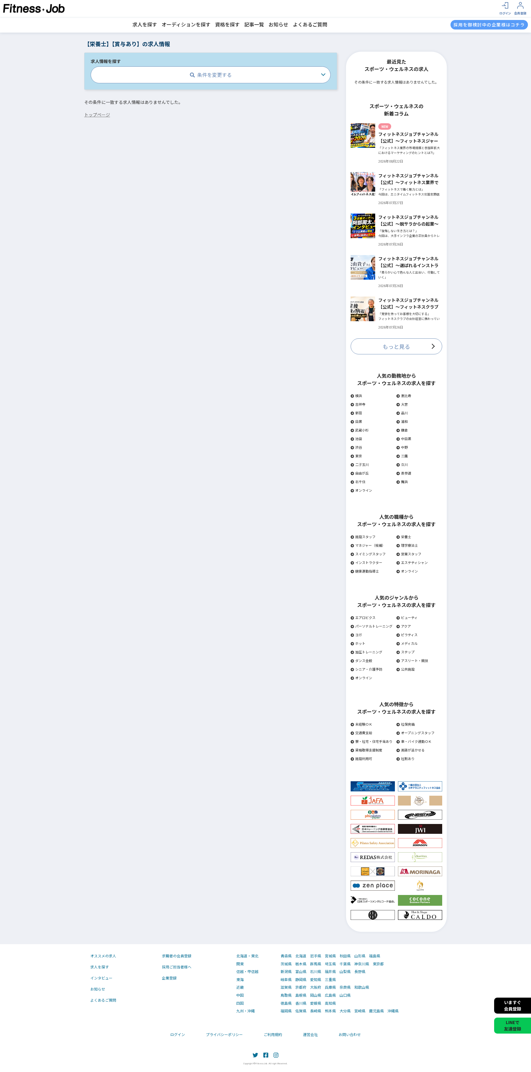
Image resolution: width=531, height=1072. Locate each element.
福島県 (374, 955)
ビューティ (409, 617)
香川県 (300, 1003)
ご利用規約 (273, 1034)
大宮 (404, 404)
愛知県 (315, 979)
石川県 (315, 971)
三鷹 (404, 455)
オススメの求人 (103, 955)
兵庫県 (330, 987)
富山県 (300, 971)
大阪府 (315, 987)
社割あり (408, 758)
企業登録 (169, 977)
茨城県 (286, 963)
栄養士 (406, 536)
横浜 (358, 395)
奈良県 (345, 987)
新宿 (358, 412)
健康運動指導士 (367, 571)
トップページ (97, 115)
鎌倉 (404, 430)
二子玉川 (362, 464)
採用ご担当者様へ (176, 966)
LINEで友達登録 (512, 1025)
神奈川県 (361, 963)
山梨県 (345, 971)
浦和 (404, 421)
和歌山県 (361, 987)
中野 (404, 447)
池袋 (358, 438)
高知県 (330, 1003)
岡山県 (315, 995)
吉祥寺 (360, 404)
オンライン (363, 490)
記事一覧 (254, 24)
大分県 (345, 1010)
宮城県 (330, 955)
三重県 (330, 979)
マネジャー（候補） (370, 545)
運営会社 (310, 1034)
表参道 (406, 473)
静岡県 (300, 979)
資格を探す (227, 24)
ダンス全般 (363, 660)
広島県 (330, 995)
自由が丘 (362, 473)
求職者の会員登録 (176, 955)
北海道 (300, 955)
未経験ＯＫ (363, 724)
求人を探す (144, 24)
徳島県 (286, 1003)
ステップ (408, 651)
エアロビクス (365, 617)
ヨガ (358, 634)
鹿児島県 (376, 1010)
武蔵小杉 (362, 430)
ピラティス (409, 634)
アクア (406, 626)
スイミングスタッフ (370, 553)
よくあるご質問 (310, 24)
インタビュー (101, 977)
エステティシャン (414, 562)
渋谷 (358, 447)
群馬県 (315, 963)
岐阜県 (286, 979)
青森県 (286, 955)
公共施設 (408, 669)
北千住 (360, 481)
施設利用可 (363, 758)
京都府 (300, 987)
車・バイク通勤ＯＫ (416, 741)
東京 (358, 455)
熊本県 (330, 1010)
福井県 (330, 971)
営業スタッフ (411, 553)
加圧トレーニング (368, 651)
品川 (404, 412)
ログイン (177, 1034)
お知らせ (278, 24)
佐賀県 (300, 1010)
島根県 (300, 995)
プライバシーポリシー (224, 1034)
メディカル (409, 643)
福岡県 (286, 1010)
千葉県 (345, 963)
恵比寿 (406, 395)
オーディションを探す (186, 24)
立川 (404, 464)
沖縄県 (393, 1010)
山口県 (345, 995)
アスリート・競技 (414, 660)
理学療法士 (409, 545)
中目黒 (406, 438)
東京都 (378, 963)
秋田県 (345, 955)
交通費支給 (363, 732)
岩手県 (315, 955)
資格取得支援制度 (368, 749)
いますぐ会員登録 (512, 1005)
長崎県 (315, 1010)
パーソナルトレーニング (373, 626)
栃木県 (300, 963)
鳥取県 (286, 995)
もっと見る (396, 346)
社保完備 (408, 724)
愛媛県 (315, 1003)
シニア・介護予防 (368, 669)
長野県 (359, 971)
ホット (360, 643)
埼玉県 (330, 963)
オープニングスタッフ (418, 732)
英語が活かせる (413, 749)
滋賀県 (286, 987)
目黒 (358, 421)
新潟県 (286, 971)
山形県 (359, 955)
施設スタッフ (365, 536)
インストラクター (368, 562)
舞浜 (404, 481)
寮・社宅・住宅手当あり (373, 741)
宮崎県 (359, 1010)
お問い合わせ (350, 1034)
